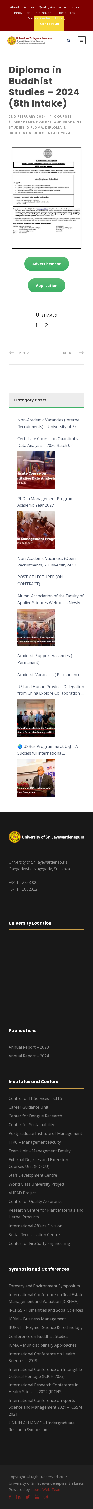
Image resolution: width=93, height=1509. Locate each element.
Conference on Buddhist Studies (38, 1336)
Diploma (35, 127)
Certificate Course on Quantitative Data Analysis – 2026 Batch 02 (49, 442)
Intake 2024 (59, 133)
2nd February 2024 (27, 116)
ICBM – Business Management (37, 1318)
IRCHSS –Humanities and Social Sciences (46, 1310)
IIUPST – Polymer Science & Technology (46, 1327)
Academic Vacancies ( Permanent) (48, 674)
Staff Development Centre (33, 1175)
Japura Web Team (46, 1489)
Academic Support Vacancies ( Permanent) (44, 659)
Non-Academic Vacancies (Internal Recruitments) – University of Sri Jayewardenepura (48, 423)
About (14, 7)
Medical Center (39, 18)
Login (75, 7)
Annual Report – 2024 (29, 1056)
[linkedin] (18, 1497)
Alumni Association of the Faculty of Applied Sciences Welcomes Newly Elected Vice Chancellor (50, 599)
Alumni (29, 7)
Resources (67, 12)
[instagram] (46, 1497)
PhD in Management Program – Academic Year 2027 (47, 502)
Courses (63, 116)
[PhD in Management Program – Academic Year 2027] (36, 530)
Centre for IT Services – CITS (35, 1098)
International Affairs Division (35, 1226)
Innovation (22, 12)
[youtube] (37, 1497)
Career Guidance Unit (28, 1107)
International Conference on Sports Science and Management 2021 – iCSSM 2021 (45, 1407)
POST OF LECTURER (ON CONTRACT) (40, 580)
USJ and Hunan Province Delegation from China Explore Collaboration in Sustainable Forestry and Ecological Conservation (50, 690)
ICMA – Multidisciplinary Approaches (43, 1345)
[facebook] (10, 1497)
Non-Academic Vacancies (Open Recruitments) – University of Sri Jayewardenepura (47, 562)
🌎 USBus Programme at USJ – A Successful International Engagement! (47, 750)
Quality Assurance (52, 7)
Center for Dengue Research (35, 1116)
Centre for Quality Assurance (35, 1201)
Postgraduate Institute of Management (45, 1133)
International (44, 12)
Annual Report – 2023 (29, 1047)
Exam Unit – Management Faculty (40, 1151)
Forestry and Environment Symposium (44, 1286)
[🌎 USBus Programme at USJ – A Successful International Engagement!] (36, 778)
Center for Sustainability (31, 1124)
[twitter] (27, 1497)
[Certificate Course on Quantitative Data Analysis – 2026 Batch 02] (36, 470)
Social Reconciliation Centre (34, 1234)
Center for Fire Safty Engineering (39, 1243)
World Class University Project (36, 1184)
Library (60, 18)
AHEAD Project (22, 1192)
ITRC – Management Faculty (35, 1142)
